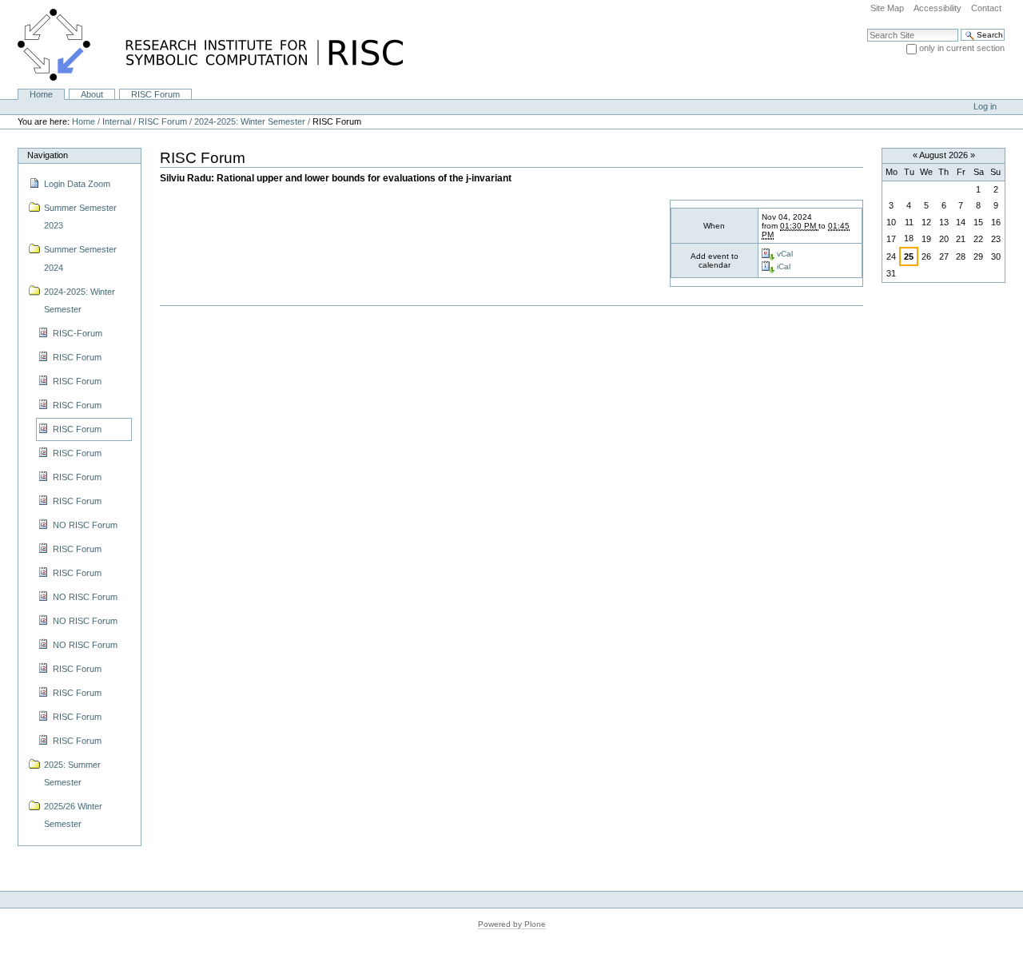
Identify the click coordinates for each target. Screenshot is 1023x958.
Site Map (887, 8)
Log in (985, 106)
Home (41, 94)
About (92, 94)
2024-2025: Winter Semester (249, 121)
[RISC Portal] (201, 44)
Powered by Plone (512, 924)
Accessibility (937, 8)
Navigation (47, 155)
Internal (116, 121)
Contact (986, 8)
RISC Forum (155, 94)
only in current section (962, 48)
